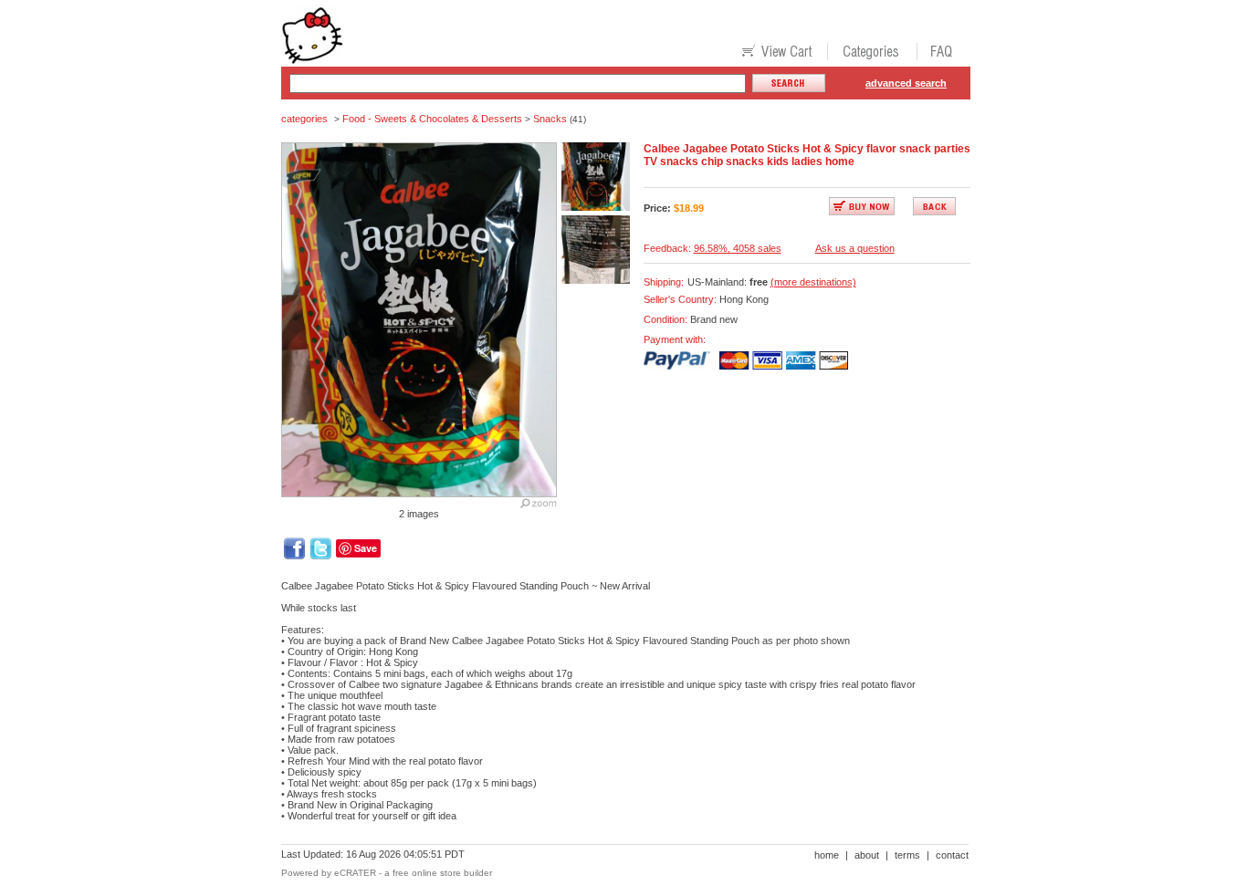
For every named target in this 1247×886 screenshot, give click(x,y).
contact (952, 855)
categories (304, 118)
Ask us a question (855, 248)
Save (365, 548)
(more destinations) (813, 281)
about (866, 855)
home (826, 855)
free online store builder (442, 873)
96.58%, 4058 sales (737, 248)
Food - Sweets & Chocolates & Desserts (432, 118)
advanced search (906, 83)
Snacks (550, 118)
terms (907, 855)
